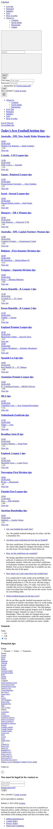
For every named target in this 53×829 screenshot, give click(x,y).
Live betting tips (7, 125)
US (5, 638)
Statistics (9, 11)
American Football (6, 671)
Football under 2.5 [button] (6, 756)
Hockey (3, 657)
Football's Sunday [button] (6, 731)
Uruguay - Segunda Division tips (18, 270)
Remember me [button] (10, 86)
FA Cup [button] (3, 698)
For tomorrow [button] (5, 716)
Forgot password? (23, 86)
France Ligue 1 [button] (5, 694)
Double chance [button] (5, 740)
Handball (4, 669)
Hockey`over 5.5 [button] (6, 754)
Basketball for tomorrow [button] (8, 723)
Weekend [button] (4, 725)
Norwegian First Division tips (16, 472)
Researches (15, 25)
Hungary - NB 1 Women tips (16, 212)
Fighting (3, 678)
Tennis (3, 659)
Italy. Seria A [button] (5, 692)
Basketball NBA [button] (6, 704)
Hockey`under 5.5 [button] (6, 758)
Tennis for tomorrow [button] (7, 721)
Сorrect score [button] (5, 733)
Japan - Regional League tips (16, 174)
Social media (16, 22)
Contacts (14, 20)
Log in (3, 123)
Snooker (3, 676)
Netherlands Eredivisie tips (15, 415)
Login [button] (4, 78)
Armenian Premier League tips (17, 377)
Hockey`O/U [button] (5, 746)
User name (5, 80)
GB (5, 636)
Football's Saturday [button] (7, 729)
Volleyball (4, 663)
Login (4, 88)
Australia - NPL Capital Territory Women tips (25, 231)
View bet (4, 150)
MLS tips (6, 396)
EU (5, 633)
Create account (20, 91)
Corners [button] (3, 737)
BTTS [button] (3, 735)
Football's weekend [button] (7, 727)
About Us (10, 18)
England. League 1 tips (13, 453)
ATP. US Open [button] (5, 708)
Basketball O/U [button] (5, 750)
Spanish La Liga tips (12, 357)
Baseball (3, 665)
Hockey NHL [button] (5, 702)
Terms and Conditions (15, 826)
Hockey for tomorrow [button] (7, 719)
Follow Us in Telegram (10, 762)
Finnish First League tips (14, 491)
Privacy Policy (12, 823)
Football (3, 655)
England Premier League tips (16, 327)
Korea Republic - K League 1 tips (18, 289)
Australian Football (7, 673)
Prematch (10, 9)
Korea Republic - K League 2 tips (18, 308)
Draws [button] (3, 739)
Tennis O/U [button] (4, 748)
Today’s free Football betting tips (23, 130)
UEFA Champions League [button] (9, 683)
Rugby (3, 675)
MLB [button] (2, 706)
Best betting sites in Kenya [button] (9, 760)
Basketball (4, 661)
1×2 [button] (2, 742)
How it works (11, 16)
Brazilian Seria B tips (12, 434)
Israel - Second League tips (15, 193)
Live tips (9, 6)
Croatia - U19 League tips (14, 155)
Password (5, 83)
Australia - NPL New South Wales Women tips (25, 136)
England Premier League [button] (8, 686)
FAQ (8, 13)
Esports (3, 667)
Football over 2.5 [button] (6, 752)
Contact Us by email (28, 762)
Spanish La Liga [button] (6, 688)
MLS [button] (2, 696)
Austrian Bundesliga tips (14, 510)
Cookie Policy (12, 821)
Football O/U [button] (5, 744)
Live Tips (10, 109)
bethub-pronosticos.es (15, 819)
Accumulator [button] (5, 712)
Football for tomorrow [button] (8, 717)
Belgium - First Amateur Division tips (20, 250)
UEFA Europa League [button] (7, 685)
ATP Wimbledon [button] (6, 700)
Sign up (10, 123)
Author (14, 27)
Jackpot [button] (3, 714)
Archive (22, 803)
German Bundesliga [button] (7, 690)
